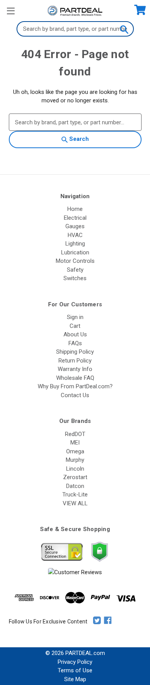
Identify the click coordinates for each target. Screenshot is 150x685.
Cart (75, 325)
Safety (75, 269)
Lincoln (75, 468)
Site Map (75, 679)
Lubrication (75, 252)
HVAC (75, 235)
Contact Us (75, 395)
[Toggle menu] (10, 10)
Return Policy (75, 360)
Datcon (75, 486)
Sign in (75, 317)
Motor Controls (75, 260)
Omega (75, 451)
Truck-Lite (75, 494)
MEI (75, 442)
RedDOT (75, 434)
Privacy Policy (75, 661)
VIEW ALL (75, 503)
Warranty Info (75, 369)
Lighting (75, 243)
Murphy (75, 459)
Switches (75, 278)
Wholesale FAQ (75, 377)
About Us (75, 334)
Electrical (75, 217)
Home (75, 209)
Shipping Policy (75, 351)
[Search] (124, 29)
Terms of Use (75, 670)
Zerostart (75, 477)
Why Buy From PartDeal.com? (75, 386)
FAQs (75, 343)
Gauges (75, 226)
